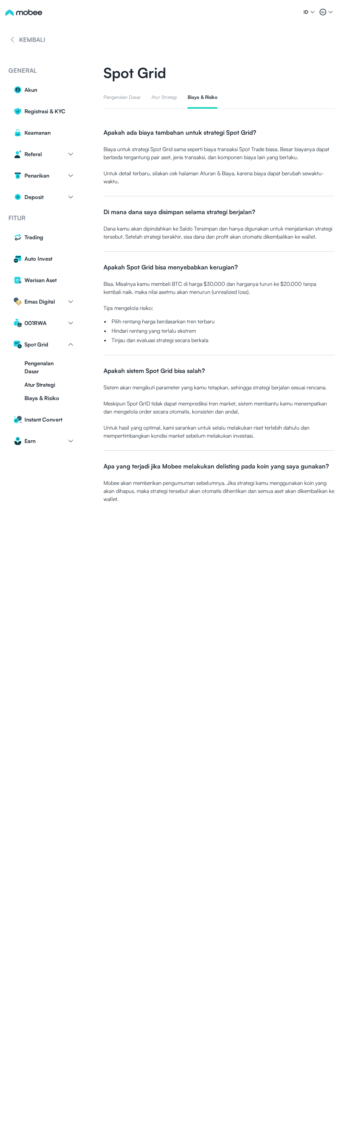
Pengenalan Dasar (39, 367)
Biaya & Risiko (41, 398)
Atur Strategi (39, 384)
